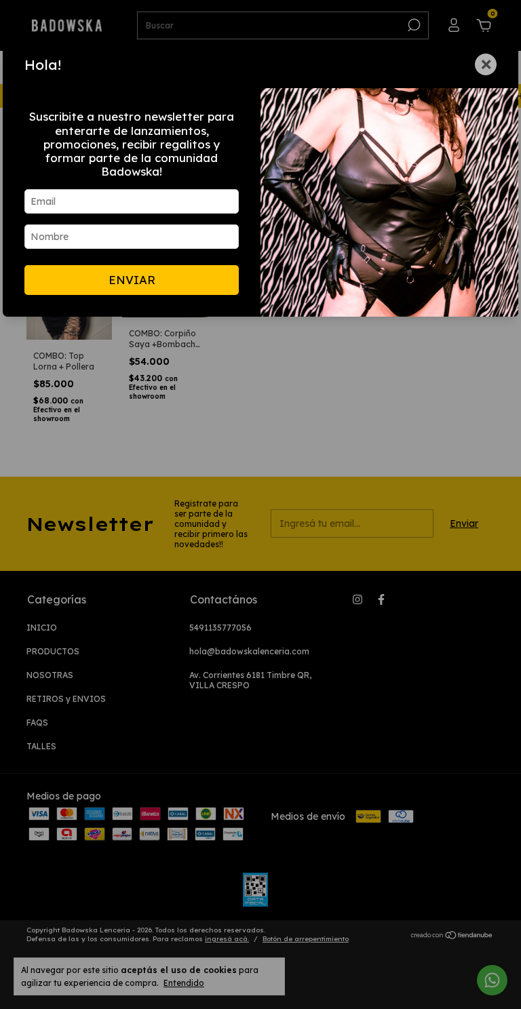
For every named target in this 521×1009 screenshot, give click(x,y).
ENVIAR (132, 280)
